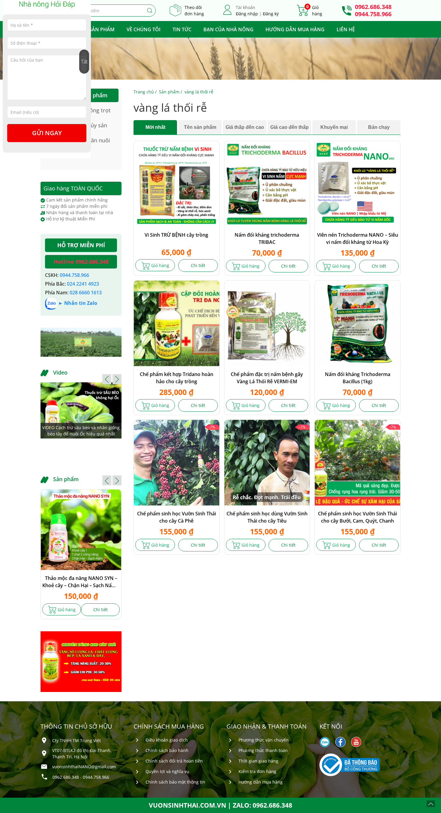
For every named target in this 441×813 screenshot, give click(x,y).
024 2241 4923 (83, 284)
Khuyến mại (334, 127)
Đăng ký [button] (271, 14)
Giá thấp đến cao (245, 127)
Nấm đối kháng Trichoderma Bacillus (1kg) (357, 378)
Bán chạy (379, 127)
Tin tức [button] (181, 29)
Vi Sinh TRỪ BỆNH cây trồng (176, 235)
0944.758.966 (373, 14)
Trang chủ (144, 92)
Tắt (84, 61)
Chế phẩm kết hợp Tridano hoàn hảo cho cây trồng (176, 378)
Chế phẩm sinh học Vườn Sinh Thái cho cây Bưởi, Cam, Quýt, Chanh (357, 517)
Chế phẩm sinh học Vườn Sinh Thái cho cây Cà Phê (176, 517)
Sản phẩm (169, 92)
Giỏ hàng (159, 265)
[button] (106, 379)
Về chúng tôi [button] (143, 29)
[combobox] (117, 11)
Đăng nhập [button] (247, 14)
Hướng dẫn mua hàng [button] (295, 29)
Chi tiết (198, 265)
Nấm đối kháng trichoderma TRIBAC (267, 238)
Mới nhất (155, 127)
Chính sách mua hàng (169, 726)
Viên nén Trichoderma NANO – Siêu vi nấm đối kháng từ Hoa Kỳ (357, 238)
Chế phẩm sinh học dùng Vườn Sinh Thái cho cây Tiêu (267, 517)
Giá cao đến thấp (289, 127)
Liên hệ (346, 29)
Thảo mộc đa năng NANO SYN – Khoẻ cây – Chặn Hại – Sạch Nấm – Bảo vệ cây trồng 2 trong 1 (81, 582)
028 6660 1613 (86, 292)
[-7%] (176, 462)
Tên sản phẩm (200, 127)
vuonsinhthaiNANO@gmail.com (84, 766)
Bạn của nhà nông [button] (228, 29)
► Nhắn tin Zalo (77, 303)
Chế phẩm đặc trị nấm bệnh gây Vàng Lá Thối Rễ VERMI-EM (267, 378)
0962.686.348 (373, 7)
